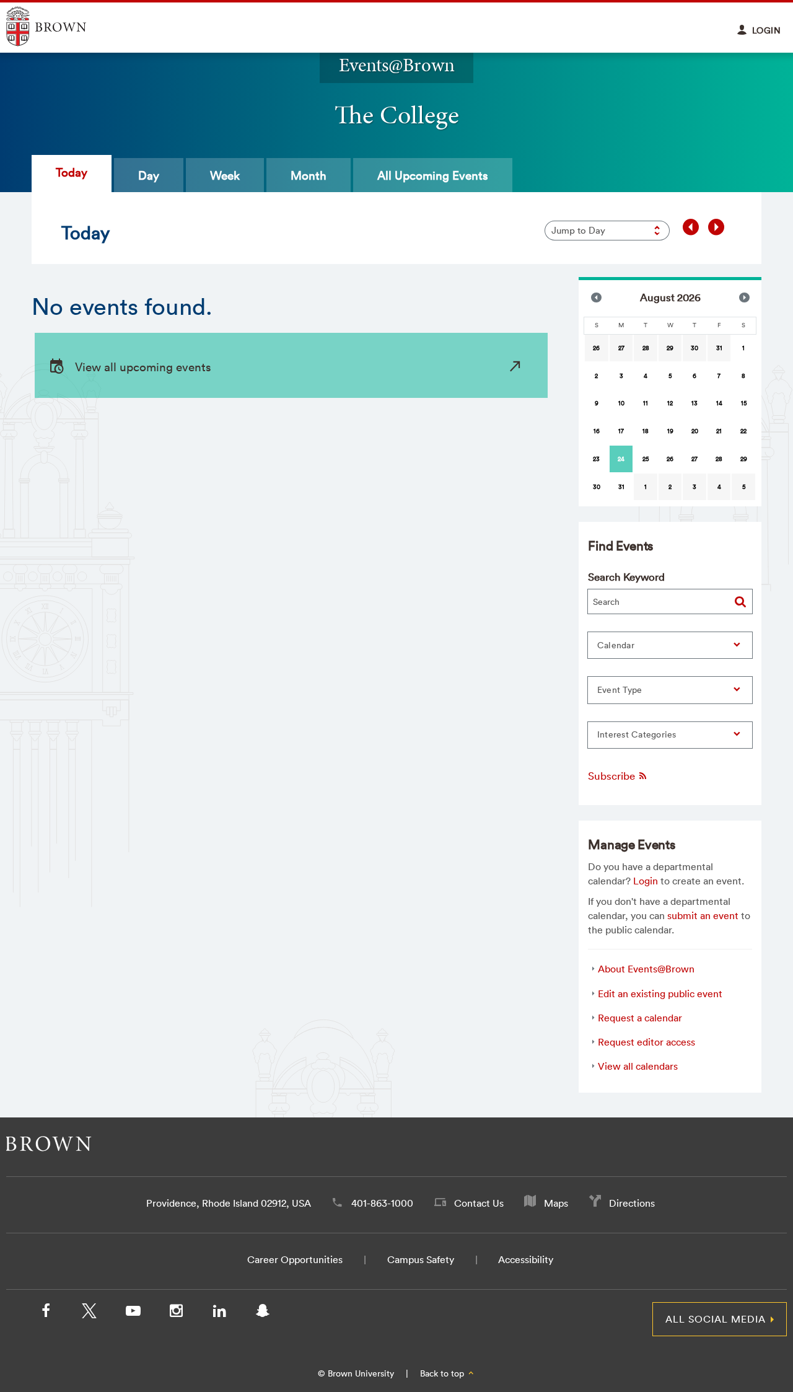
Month (308, 175)
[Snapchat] (262, 1313)
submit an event (702, 915)
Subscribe (612, 775)
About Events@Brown (646, 969)
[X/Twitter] (89, 1313)
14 (719, 403)
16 (597, 431)
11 (645, 403)
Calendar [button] (615, 645)
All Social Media (715, 1319)
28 (645, 348)
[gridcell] (621, 459)
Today (71, 172)
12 (670, 403)
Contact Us (479, 1203)
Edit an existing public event (660, 993)
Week (225, 175)
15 (744, 403)
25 (645, 459)
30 (694, 348)
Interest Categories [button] (637, 734)
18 (645, 431)
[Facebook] (45, 1313)
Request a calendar (640, 1017)
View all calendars (638, 1066)
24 (621, 459)
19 (670, 431)
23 (596, 459)
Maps (556, 1203)
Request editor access (646, 1042)
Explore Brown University (60, 26)
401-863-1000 (382, 1203)
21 (719, 431)
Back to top (443, 1373)
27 (621, 348)
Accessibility (525, 1259)
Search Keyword (626, 576)
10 (621, 403)
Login (645, 880)
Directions (632, 1203)
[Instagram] (176, 1313)
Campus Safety (420, 1259)
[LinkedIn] (219, 1313)
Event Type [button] (619, 689)
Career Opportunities (295, 1259)
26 (596, 348)
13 (694, 403)
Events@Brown (397, 64)
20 (694, 431)
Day (148, 175)
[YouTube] (132, 1313)
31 (719, 348)
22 (743, 431)
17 (621, 431)
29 (670, 348)
